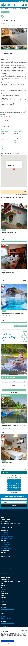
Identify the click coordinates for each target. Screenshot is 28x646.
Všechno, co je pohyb (5, 544)
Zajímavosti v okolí (5, 534)
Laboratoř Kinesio (5, 569)
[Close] (20, 162)
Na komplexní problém (6, 561)
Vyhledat (14, 390)
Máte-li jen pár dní (5, 559)
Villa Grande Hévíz (7, 462)
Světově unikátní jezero (6, 521)
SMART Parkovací (5, 579)
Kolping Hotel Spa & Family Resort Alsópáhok (14, 425)
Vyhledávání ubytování (20, 325)
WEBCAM (3, 585)
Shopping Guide (4, 593)
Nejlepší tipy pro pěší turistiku (7, 548)
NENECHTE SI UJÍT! (5, 530)
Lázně (2, 591)
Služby (2, 595)
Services (18, 26)
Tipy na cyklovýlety (5, 542)
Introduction (3, 26)
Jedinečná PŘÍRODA (5, 519)
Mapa (2, 583)
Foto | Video (3, 589)
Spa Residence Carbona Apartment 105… (13, 313)
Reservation (11, 26)
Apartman (4, 270)
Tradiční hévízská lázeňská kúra (7, 563)
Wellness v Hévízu (5, 550)
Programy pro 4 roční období (7, 536)
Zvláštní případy (4, 565)
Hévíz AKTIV (3, 540)
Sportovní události (4, 546)
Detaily (24, 239)
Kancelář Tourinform (5, 577)
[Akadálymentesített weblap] (26, 1)
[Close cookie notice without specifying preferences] (26, 629)
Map (23, 26)
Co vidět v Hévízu (4, 532)
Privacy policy (24, 630)
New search (5, 12)
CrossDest (3, 604)
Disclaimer (3, 616)
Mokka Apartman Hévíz (8, 272)
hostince (3, 230)
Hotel (3, 423)
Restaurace (3, 597)
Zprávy (2, 587)
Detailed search (14, 392)
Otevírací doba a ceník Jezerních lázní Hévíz (10, 523)
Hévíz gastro (4, 552)
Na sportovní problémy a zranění (8, 567)
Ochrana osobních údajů (6, 618)
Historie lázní (4, 517)
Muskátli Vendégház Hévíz (9, 232)
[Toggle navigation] (26, 4)
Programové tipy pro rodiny (6, 538)
